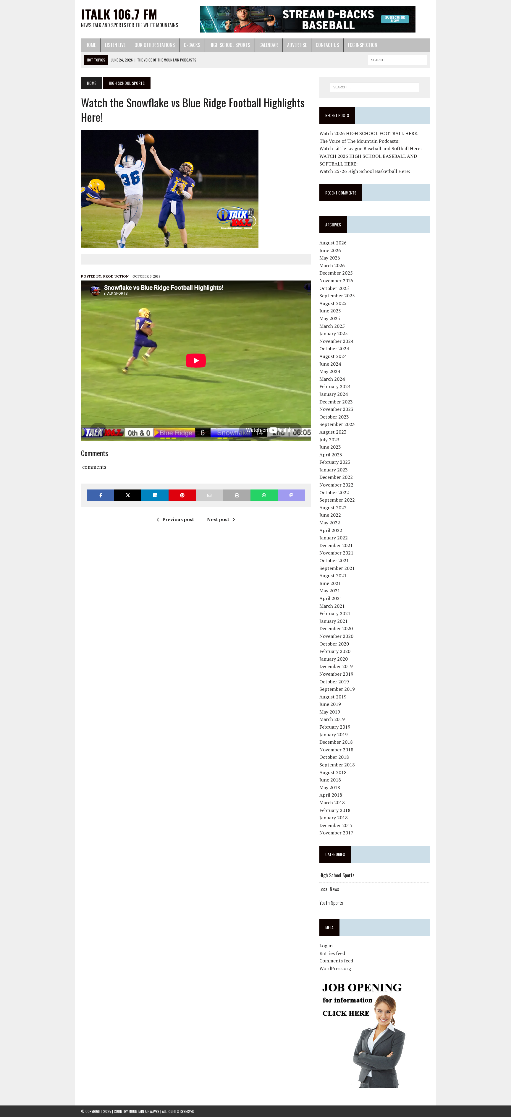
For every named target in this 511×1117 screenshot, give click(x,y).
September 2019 (337, 689)
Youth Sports (331, 902)
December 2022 (336, 477)
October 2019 (334, 681)
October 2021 (334, 560)
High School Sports (229, 44)
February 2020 (334, 651)
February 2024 (334, 386)
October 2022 (334, 492)
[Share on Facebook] (100, 495)
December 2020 (336, 628)
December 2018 (336, 742)
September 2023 (337, 424)
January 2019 (333, 734)
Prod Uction (116, 276)
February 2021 (334, 613)
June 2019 (330, 704)
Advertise (297, 44)
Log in (326, 945)
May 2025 (329, 318)
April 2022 (330, 530)
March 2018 (332, 802)
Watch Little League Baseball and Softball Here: (370, 148)
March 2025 (332, 326)
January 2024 (333, 394)
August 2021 (333, 575)
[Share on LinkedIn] (155, 495)
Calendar (268, 44)
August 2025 (333, 303)
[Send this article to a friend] (209, 495)
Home (90, 44)
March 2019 (332, 719)
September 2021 (337, 568)
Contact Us (327, 44)
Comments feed (336, 960)
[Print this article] (236, 495)
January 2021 (333, 621)
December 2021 (336, 545)
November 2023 (336, 409)
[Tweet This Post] (127, 495)
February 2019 (334, 727)
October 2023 (334, 417)
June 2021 (330, 583)
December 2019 (336, 666)
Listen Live (115, 44)
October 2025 (334, 288)
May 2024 (329, 371)
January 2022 (333, 537)
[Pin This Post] (182, 495)
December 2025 (336, 273)
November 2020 (336, 636)
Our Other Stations (155, 44)
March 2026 (332, 265)
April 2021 (330, 598)
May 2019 (329, 712)
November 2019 (336, 674)
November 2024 (336, 341)
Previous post (178, 519)
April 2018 (330, 795)
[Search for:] (374, 87)
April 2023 (330, 454)
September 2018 (337, 764)
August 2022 (333, 507)
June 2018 (330, 779)
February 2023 (334, 462)
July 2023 (329, 439)
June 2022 (330, 515)
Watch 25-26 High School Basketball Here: (364, 171)
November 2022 (336, 485)
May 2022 (329, 522)
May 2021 (329, 590)
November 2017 (336, 832)
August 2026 (333, 242)
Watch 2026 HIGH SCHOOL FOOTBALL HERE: (368, 133)
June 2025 (330, 310)
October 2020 (334, 644)
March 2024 (332, 379)
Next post (218, 519)
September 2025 (337, 295)
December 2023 (336, 401)
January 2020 (333, 659)
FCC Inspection (362, 44)
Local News (329, 889)
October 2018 (334, 757)
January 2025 (333, 333)
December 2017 (336, 825)
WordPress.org (335, 968)
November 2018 (336, 749)
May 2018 (329, 787)
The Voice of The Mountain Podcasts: (359, 141)
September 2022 (337, 500)
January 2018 (333, 817)
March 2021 (332, 606)
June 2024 (330, 364)
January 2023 (333, 469)
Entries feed (332, 953)
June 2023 (330, 447)
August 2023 (333, 432)
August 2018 (333, 772)
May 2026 (329, 257)
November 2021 (336, 552)
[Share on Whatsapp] (264, 495)
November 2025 (336, 280)
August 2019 (333, 696)
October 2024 (334, 348)
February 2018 (334, 810)
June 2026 (330, 250)
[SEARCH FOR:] (397, 59)
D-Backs (192, 44)
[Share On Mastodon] (291, 495)
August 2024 (333, 356)
